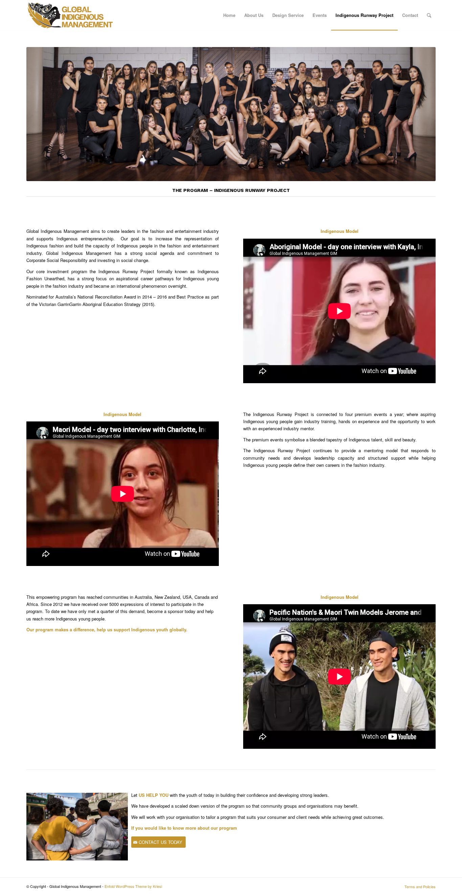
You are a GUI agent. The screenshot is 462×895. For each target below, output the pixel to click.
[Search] (429, 15)
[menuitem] (229, 15)
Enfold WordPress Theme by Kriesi (133, 886)
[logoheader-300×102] (70, 15)
